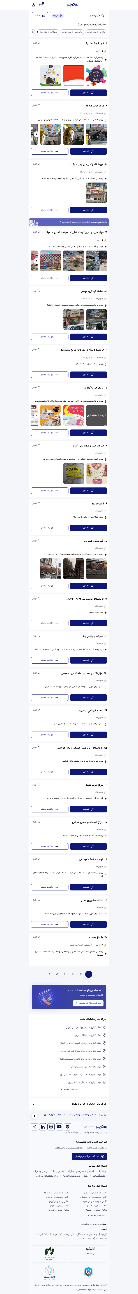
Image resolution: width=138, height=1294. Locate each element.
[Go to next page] (49, 974)
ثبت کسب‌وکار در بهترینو (90, 1003)
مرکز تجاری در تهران (51, 1114)
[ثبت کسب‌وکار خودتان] (41, 5)
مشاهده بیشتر (71, 1089)
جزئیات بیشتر (47, 92)
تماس (86, 92)
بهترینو (102, 1114)
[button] (69, 69)
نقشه (38, 16)
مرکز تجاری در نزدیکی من (80, 1114)
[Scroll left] (37, 32)
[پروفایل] (33, 5)
